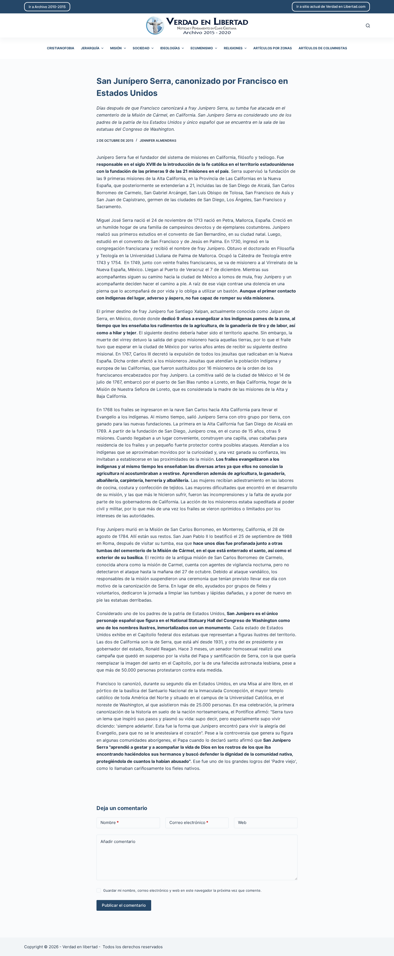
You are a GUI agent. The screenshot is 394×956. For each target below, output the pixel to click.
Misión (116, 48)
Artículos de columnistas (323, 48)
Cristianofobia (60, 48)
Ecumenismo (202, 48)
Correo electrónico (188, 822)
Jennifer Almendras (158, 140)
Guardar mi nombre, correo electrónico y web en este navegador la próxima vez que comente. (182, 890)
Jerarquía (90, 48)
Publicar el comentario (124, 905)
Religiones (233, 48)
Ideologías (170, 48)
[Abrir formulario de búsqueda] (368, 26)
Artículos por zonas (272, 48)
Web (242, 822)
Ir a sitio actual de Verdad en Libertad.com (330, 6)
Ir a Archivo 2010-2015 (47, 7)
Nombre (110, 822)
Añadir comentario (118, 841)
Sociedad (141, 48)
